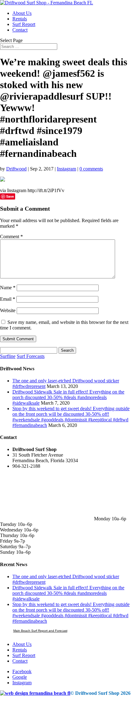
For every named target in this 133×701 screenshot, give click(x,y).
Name (7, 287)
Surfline (7, 356)
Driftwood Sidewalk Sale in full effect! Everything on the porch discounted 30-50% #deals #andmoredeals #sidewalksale (68, 397)
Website (7, 310)
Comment (11, 236)
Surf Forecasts (31, 356)
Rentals (19, 18)
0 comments (91, 168)
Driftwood (16, 168)
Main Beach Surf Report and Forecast (40, 630)
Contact (20, 29)
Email (7, 299)
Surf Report (23, 24)
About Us (22, 13)
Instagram (66, 168)
